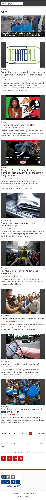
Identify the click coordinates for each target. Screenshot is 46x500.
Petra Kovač (8, 178)
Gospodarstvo (7, 220)
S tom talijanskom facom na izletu (18, 124)
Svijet (4, 69)
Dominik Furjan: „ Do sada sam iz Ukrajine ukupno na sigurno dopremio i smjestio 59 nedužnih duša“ (22, 34)
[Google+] (15, 458)
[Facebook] (3, 458)
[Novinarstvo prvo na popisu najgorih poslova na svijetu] (23, 205)
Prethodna (7, 433)
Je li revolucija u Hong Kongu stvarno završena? (19, 272)
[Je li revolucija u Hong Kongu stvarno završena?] (23, 253)
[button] (44, 3)
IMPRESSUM (29, 497)
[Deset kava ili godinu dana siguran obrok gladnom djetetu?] (23, 392)
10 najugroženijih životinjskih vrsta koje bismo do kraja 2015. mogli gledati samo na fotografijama (23, 173)
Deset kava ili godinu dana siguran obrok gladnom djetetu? (21, 410)
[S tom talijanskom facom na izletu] (23, 107)
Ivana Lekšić (8, 228)
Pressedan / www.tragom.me (13, 80)
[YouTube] (20, 458)
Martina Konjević (10, 414)
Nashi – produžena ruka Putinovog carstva (22, 318)
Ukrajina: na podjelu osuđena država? (20, 363)
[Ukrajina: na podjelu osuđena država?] (23, 346)
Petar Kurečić (9, 366)
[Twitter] (9, 458)
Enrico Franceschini (11, 127)
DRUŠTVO (6, 268)
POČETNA (19, 497)
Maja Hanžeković (10, 276)
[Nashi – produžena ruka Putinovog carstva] (23, 301)
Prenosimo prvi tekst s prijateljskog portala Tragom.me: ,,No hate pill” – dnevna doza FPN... (23, 75)
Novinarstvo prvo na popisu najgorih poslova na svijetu (19, 224)
